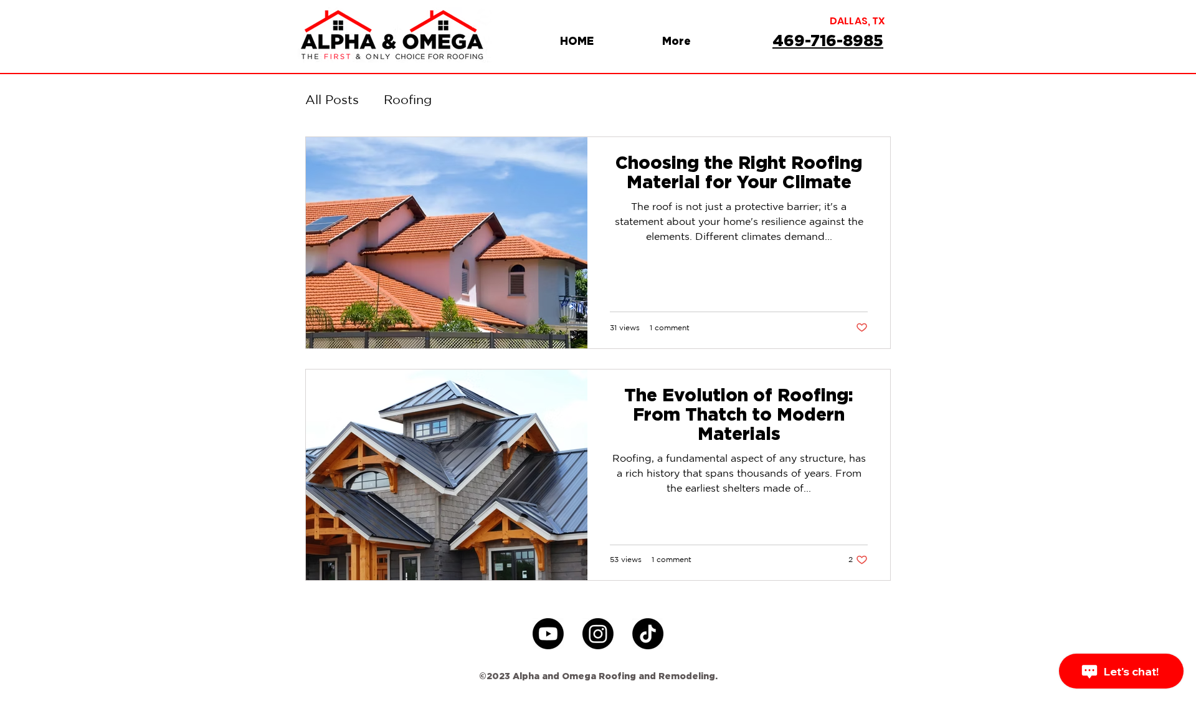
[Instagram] (598, 633)
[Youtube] (548, 633)
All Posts (332, 99)
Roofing (408, 99)
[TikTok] (647, 633)
